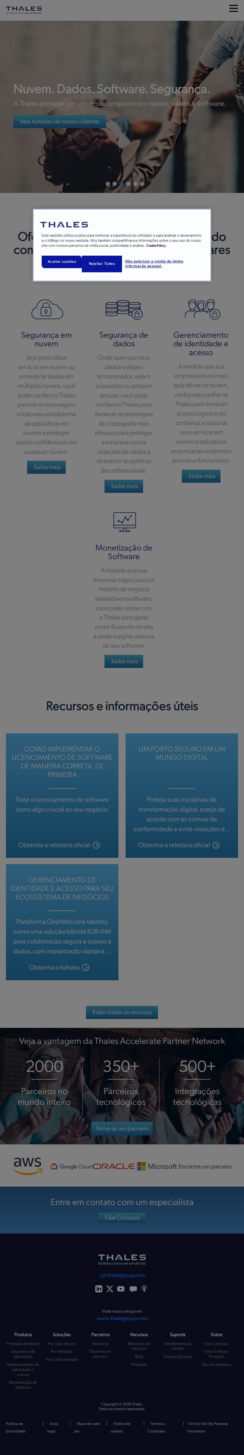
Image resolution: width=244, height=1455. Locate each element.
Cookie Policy (156, 246)
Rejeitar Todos (102, 264)
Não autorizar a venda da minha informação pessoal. (154, 263)
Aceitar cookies (62, 262)
